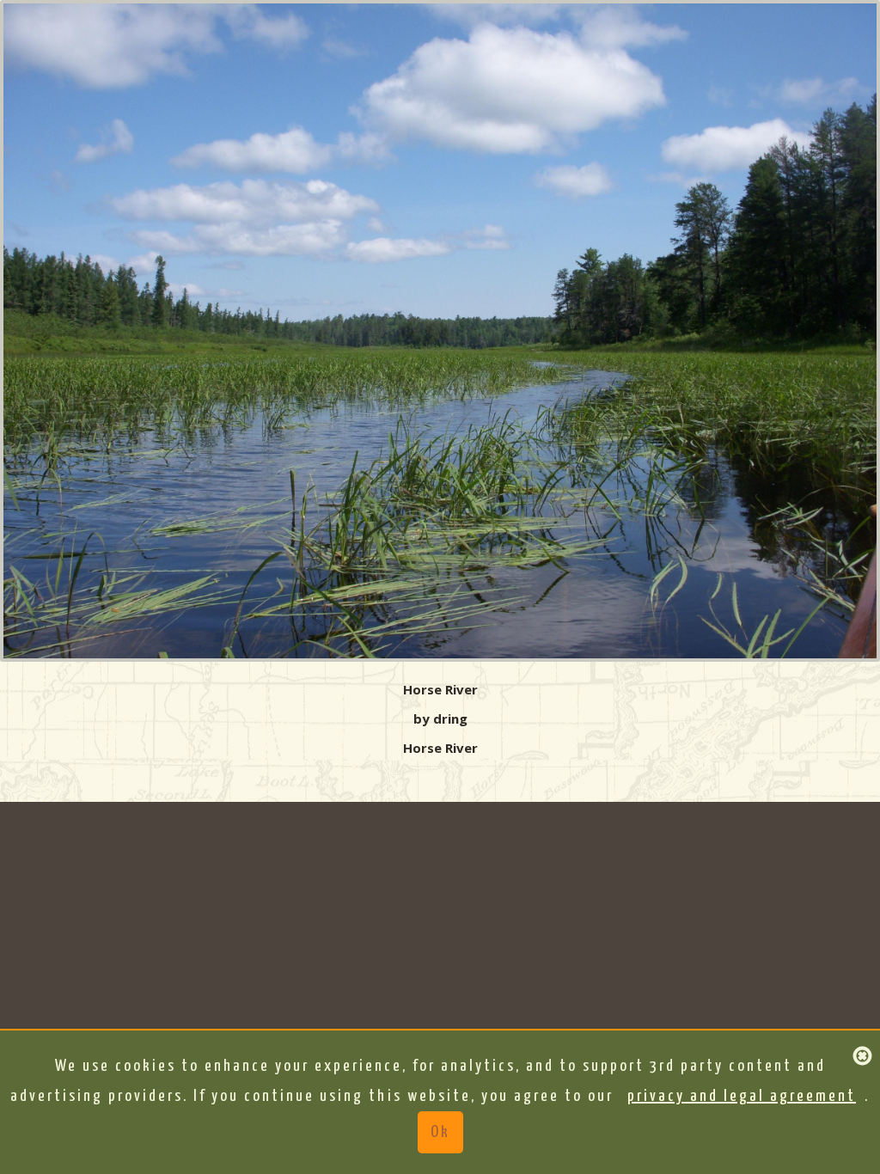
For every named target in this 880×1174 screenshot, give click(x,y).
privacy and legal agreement (741, 1096)
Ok (440, 1132)
